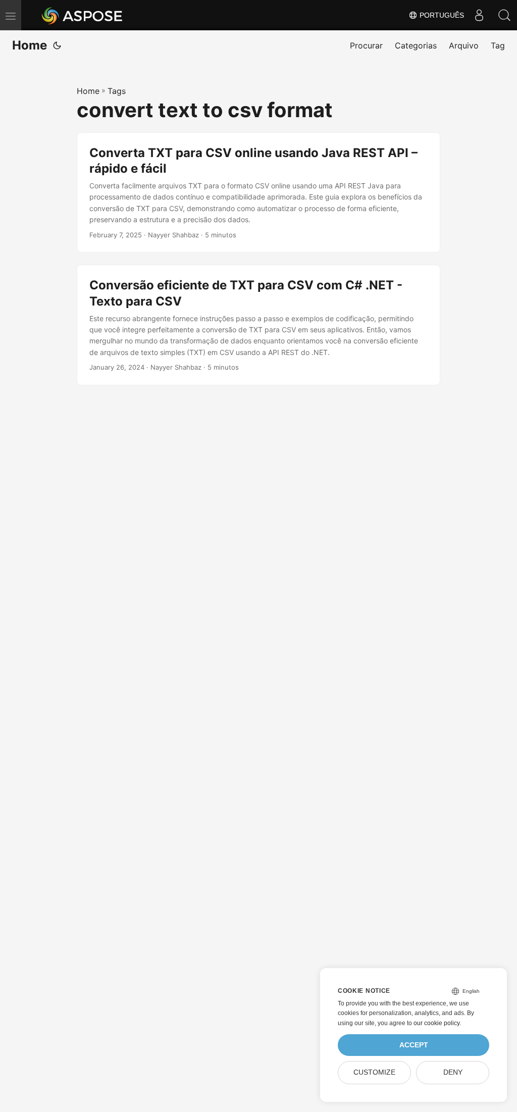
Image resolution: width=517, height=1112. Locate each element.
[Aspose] (82, 15)
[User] (479, 15)
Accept (413, 1045)
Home (29, 45)
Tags (117, 91)
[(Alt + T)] (57, 45)
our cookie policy (436, 1023)
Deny (452, 1072)
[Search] (504, 15)
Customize (374, 1072)
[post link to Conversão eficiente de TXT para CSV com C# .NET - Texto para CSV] (258, 325)
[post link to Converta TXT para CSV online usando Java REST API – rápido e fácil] (258, 192)
